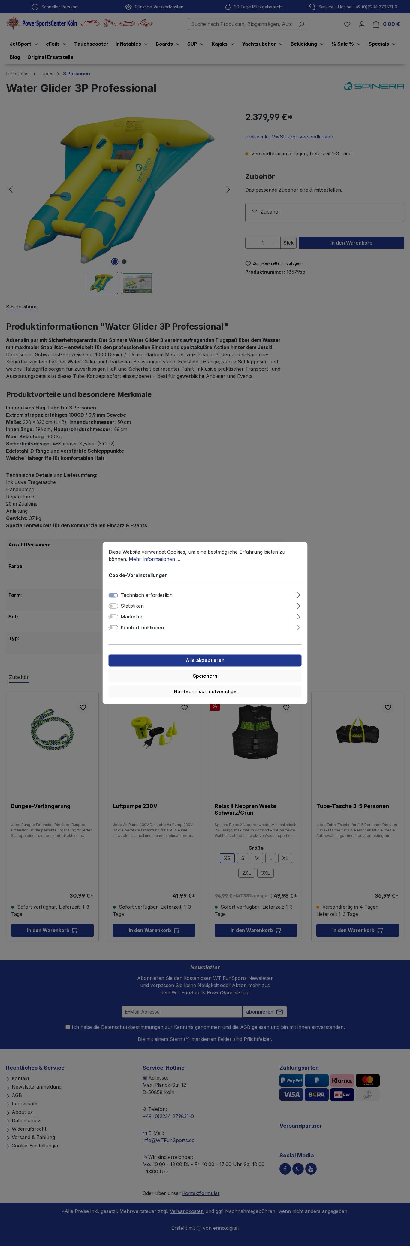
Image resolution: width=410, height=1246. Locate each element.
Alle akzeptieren (205, 661)
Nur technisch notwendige (205, 692)
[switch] (113, 606)
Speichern (205, 676)
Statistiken (132, 606)
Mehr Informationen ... (154, 559)
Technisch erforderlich (147, 595)
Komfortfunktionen (142, 628)
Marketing (132, 617)
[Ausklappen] (298, 594)
